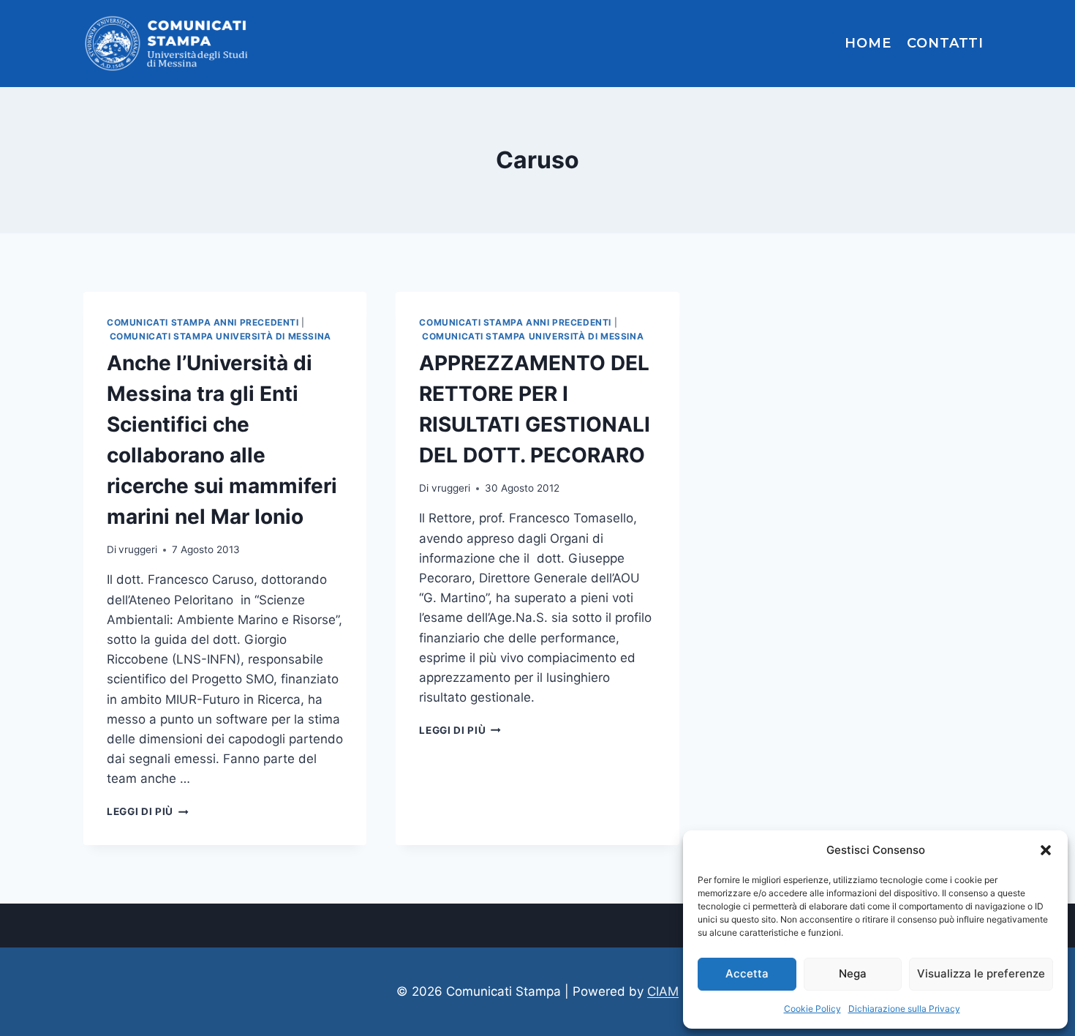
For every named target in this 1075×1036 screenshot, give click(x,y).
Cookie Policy (812, 1008)
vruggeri (137, 549)
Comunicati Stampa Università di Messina (220, 336)
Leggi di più (148, 811)
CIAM (663, 991)
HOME (868, 43)
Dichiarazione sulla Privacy (904, 1008)
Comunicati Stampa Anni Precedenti (203, 322)
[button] (1045, 850)
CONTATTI (945, 43)
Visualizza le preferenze (981, 973)
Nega (853, 973)
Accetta (747, 973)
